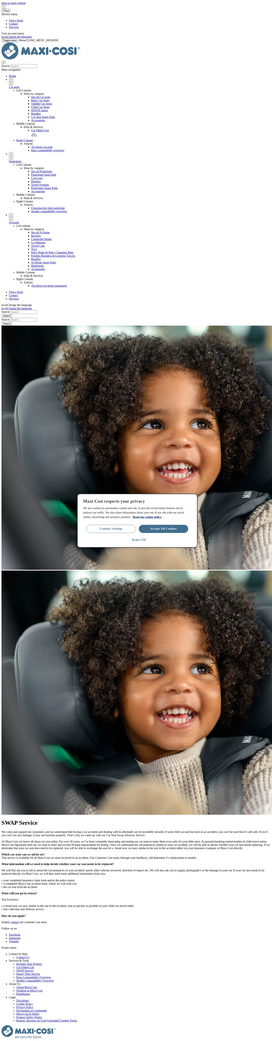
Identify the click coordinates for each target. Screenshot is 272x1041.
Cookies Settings (111, 528)
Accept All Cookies (163, 528)
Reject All (139, 539)
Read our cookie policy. (147, 516)
